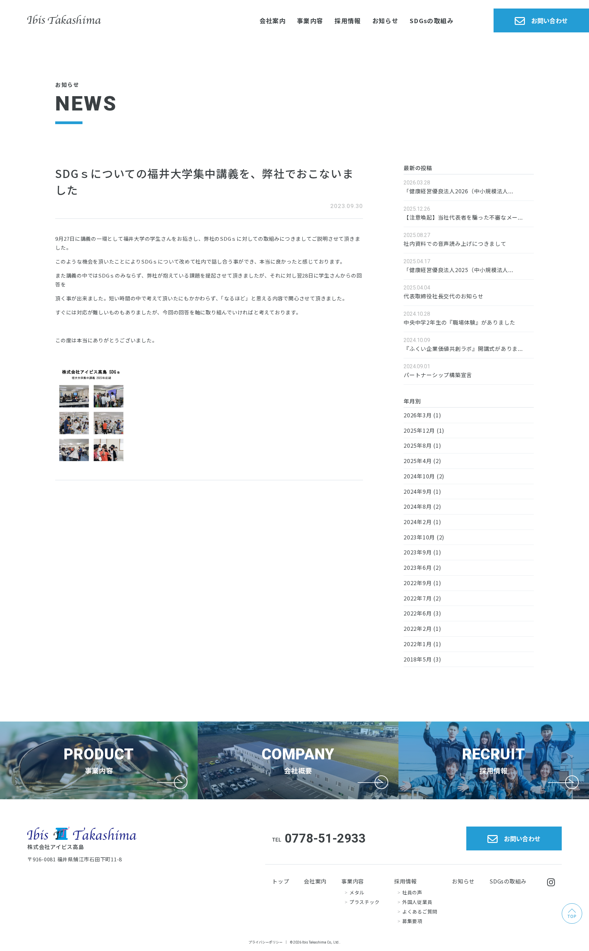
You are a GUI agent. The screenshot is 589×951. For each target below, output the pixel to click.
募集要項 (412, 921)
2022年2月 (418, 628)
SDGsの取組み (432, 20)
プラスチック (364, 902)
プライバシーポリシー (265, 942)
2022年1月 (418, 644)
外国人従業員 (417, 902)
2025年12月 (419, 430)
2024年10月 (419, 476)
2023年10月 (419, 537)
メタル (356, 892)
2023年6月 (418, 567)
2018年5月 (418, 659)
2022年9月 (418, 583)
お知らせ (385, 20)
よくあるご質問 (419, 911)
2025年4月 (418, 461)
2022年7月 (418, 598)
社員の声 (412, 892)
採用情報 (347, 20)
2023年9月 (418, 552)
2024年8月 (418, 506)
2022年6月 (418, 613)
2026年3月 (418, 415)
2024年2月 (418, 522)
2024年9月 (418, 491)
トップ (280, 881)
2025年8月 (418, 445)
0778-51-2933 (325, 838)
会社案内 (272, 20)
